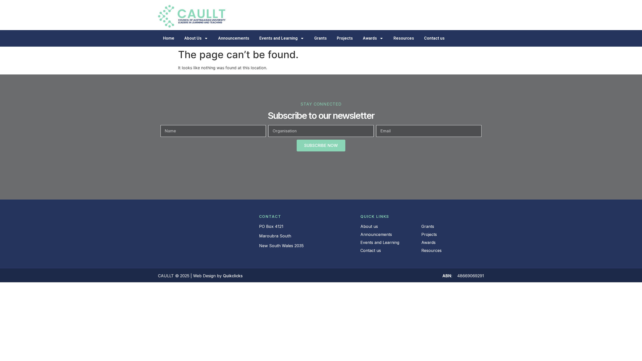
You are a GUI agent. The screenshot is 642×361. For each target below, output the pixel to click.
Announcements (233, 38)
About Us (193, 38)
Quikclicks (233, 275)
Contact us (434, 38)
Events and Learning (278, 38)
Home (168, 38)
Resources (403, 38)
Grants (320, 38)
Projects (345, 38)
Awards (370, 38)
